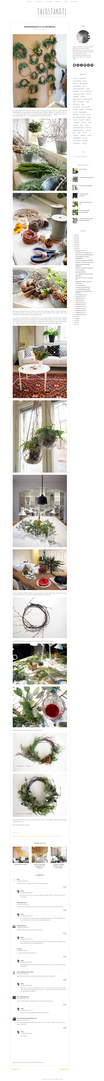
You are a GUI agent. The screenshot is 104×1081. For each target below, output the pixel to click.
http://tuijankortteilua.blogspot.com (27, 1018)
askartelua (21, 836)
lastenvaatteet (86, 107)
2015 (75, 316)
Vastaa (64, 887)
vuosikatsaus (76, 143)
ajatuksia (75, 83)
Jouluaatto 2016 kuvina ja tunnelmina (84, 262)
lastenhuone (76, 107)
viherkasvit (85, 140)
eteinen (88, 88)
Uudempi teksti (15, 1069)
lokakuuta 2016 (79, 296)
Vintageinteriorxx (21, 925)
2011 (75, 324)
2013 (75, 320)
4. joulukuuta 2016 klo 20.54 (23, 927)
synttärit (88, 130)
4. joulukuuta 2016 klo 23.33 (26, 916)
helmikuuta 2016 (80, 312)
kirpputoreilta (77, 99)
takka (79, 133)
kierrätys (82, 96)
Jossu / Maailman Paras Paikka (25, 972)
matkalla (82, 114)
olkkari (75, 120)
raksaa (81, 125)
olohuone (81, 120)
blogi (83, 86)
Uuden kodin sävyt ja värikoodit (86, 177)
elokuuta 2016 (79, 300)
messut (89, 114)
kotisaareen (81, 101)
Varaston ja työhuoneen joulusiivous (84, 268)
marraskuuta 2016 (80, 295)
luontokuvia (89, 109)
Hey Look (26, 115)
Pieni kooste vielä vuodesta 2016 (83, 252)
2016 (75, 248)
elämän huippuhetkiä (78, 88)
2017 (75, 246)
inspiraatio (34, 836)
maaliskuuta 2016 (80, 310)
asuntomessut (77, 86)
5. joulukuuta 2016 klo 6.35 (22, 950)
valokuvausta (77, 140)
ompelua (88, 120)
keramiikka (76, 96)
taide (74, 133)
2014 (75, 318)
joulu (40, 836)
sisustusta (89, 127)
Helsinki (28, 836)
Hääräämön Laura (21, 902)
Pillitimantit (78, 276)
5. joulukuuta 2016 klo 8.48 (22, 973)
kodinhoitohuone (87, 99)
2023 (75, 235)
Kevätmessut (82, 78)
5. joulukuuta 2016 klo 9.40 (26, 985)
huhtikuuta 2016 (79, 308)
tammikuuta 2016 (80, 314)
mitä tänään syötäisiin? (79, 117)
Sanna (22, 891)
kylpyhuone (76, 104)
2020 (75, 241)
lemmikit (81, 109)
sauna (86, 125)
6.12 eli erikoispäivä (80, 285)
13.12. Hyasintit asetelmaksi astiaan (84, 274)
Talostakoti (52, 11)
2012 (75, 322)
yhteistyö (84, 143)
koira (74, 101)
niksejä (89, 117)
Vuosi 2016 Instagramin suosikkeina (84, 260)
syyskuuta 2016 (79, 298)
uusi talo (84, 138)
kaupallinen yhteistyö (79, 94)
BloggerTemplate (59, 1079)
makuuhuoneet (83, 112)
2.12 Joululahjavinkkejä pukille (82, 289)
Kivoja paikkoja (77, 81)
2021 (75, 239)
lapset (83, 104)
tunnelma (82, 135)
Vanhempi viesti (64, 1069)
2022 (75, 237)
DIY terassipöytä (83, 169)
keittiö (89, 94)
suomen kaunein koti (78, 130)
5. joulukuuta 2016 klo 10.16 (23, 998)
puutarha (75, 125)
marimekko (76, 114)
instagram (76, 91)
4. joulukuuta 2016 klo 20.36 (23, 904)
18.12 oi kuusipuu (79, 270)
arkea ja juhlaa (83, 83)
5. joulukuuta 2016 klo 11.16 (26, 1010)
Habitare (75, 78)
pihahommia (76, 122)
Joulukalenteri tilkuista (80, 272)
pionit (89, 122)
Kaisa (18, 879)
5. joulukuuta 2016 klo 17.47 (26, 1033)
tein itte (58, 836)
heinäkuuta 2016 (80, 302)
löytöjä (75, 112)
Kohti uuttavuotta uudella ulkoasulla (84, 254)
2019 (75, 243)
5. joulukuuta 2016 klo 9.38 (26, 962)
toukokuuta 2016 (80, 306)
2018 (75, 245)
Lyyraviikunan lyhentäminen (85, 185)
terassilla (76, 135)
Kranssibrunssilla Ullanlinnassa (82, 287)
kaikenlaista (47, 836)
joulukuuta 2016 (79, 250)
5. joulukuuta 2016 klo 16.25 (23, 1020)
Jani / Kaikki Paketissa (23, 997)
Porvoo (85, 81)
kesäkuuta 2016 (79, 304)
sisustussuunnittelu (78, 127)
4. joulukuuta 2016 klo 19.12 (23, 881)
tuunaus (89, 135)
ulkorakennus (77, 138)
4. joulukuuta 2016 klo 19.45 (26, 892)
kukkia (53, 836)
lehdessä (75, 109)
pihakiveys (83, 122)
